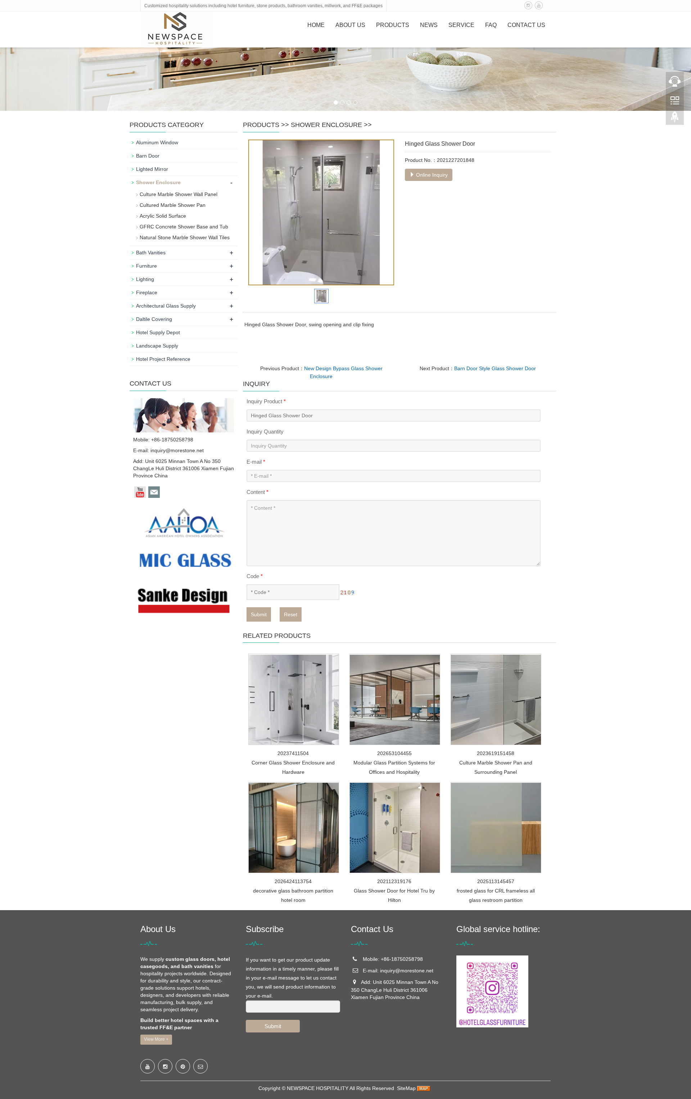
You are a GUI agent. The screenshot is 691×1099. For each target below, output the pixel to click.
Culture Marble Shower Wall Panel (178, 194)
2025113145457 (495, 881)
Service (461, 25)
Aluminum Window (157, 142)
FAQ (491, 25)
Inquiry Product (266, 401)
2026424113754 (293, 881)
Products (392, 25)
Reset (290, 614)
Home (316, 25)
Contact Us (526, 25)
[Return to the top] (675, 119)
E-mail (256, 462)
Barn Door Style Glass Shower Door (495, 368)
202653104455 (394, 753)
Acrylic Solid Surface (163, 216)
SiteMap (406, 1088)
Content (257, 492)
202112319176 (394, 881)
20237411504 (293, 753)
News (429, 25)
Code (255, 576)
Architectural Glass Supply (166, 306)
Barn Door (147, 156)
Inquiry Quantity (265, 431)
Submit (259, 614)
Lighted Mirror (152, 169)
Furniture (146, 266)
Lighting (145, 279)
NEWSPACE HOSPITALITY (317, 1088)
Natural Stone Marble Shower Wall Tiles (185, 237)
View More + (156, 1039)
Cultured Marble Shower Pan (173, 205)
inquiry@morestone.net (177, 450)
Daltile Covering (154, 319)
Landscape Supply (157, 346)
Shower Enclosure (326, 124)
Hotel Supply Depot (158, 332)
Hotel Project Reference (163, 359)
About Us (350, 25)
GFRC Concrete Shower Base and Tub (184, 227)
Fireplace (146, 292)
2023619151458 (495, 753)
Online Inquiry (431, 175)
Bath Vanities (151, 252)
